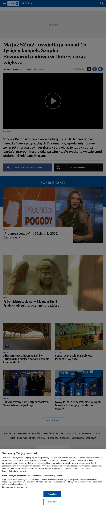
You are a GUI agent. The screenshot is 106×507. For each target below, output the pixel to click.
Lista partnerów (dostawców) (14, 487)
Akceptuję (52, 494)
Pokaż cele (52, 502)
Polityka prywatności (18, 471)
